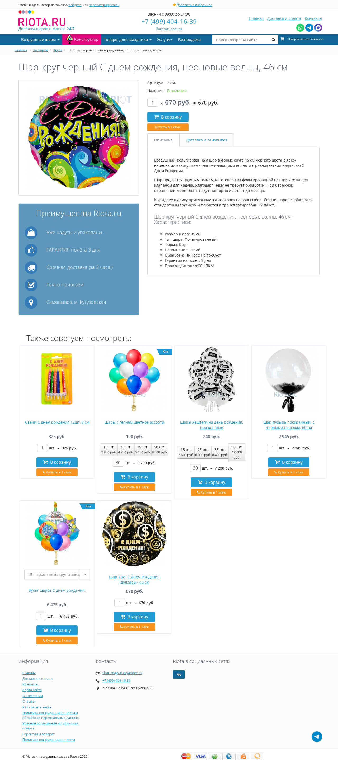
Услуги (163, 39)
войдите (75, 5)
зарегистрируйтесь (104, 5)
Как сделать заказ (36, 707)
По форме (40, 50)
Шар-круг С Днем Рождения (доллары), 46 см (134, 579)
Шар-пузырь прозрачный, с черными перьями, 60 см (288, 425)
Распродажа (189, 39)
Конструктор (86, 39)
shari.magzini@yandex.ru (122, 672)
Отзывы (28, 701)
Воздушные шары (39, 39)
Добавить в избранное (194, 5)
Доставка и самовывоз (206, 140)
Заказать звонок (169, 28)
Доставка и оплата (284, 18)
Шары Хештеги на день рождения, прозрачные (211, 425)
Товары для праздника (126, 39)
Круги (57, 50)
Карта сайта (32, 690)
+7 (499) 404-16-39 (169, 21)
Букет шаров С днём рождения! (57, 590)
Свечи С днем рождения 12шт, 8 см (57, 422)
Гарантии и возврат (38, 734)
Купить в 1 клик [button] (168, 127)
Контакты (313, 18)
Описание (163, 140)
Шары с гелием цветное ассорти (134, 422)
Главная (256, 18)
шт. (63, 448)
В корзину (171, 117)
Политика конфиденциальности (48, 739)
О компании (32, 695)
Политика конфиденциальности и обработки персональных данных (50, 715)
